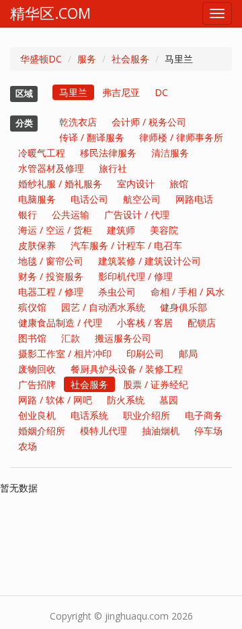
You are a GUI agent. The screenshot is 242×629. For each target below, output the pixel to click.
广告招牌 (37, 384)
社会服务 (130, 58)
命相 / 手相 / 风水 (188, 291)
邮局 (188, 353)
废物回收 (37, 368)
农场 (27, 446)
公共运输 (70, 214)
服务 (86, 58)
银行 (27, 214)
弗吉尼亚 (121, 92)
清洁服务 (170, 152)
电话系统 (89, 415)
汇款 (70, 338)
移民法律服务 (108, 152)
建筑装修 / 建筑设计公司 (149, 260)
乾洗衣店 (78, 121)
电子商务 (204, 415)
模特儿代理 (103, 430)
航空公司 (142, 199)
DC (161, 92)
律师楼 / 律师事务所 (181, 137)
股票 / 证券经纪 (155, 384)
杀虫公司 (117, 291)
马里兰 (73, 92)
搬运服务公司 (123, 338)
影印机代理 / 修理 (135, 276)
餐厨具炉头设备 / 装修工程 (127, 368)
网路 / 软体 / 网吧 (55, 399)
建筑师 (121, 230)
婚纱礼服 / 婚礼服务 (60, 183)
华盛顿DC (41, 58)
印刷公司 (145, 353)
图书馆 (32, 338)
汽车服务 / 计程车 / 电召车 (126, 245)
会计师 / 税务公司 (149, 121)
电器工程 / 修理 (50, 291)
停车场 (208, 430)
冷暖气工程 (41, 152)
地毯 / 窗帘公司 (50, 260)
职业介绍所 (146, 415)
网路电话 (194, 199)
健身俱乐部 (183, 307)
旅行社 (113, 168)
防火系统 (126, 399)
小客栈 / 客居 (145, 322)
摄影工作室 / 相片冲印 (65, 353)
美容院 (164, 230)
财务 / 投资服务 (50, 276)
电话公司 (89, 199)
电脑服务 (37, 199)
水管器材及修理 (51, 168)
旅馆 (178, 183)
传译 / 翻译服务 (91, 137)
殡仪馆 (32, 307)
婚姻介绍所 (41, 430)
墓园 (168, 399)
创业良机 (37, 415)
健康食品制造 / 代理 (60, 322)
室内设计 (136, 183)
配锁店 (202, 322)
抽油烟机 (160, 430)
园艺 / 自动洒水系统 (103, 307)
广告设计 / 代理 (136, 214)
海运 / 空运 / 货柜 (55, 230)
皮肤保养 (37, 245)
